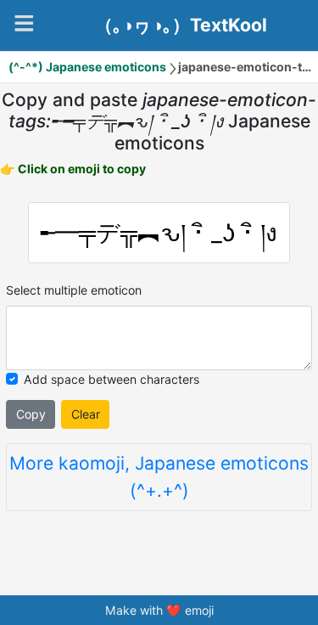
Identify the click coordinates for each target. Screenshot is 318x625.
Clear (85, 414)
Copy (31, 414)
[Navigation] (24, 23)
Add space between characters (111, 379)
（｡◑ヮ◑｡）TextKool (181, 25)
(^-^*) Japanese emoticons (87, 66)
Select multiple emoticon (74, 290)
